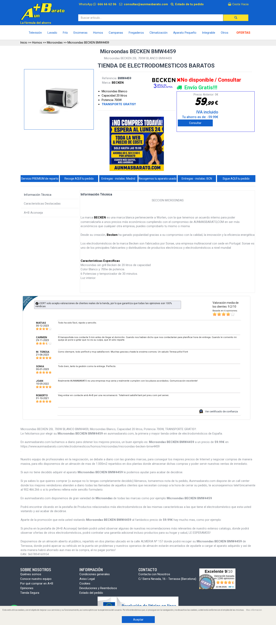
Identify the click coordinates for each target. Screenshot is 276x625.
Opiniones (26, 588)
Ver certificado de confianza (221, 411)
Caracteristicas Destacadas (42, 203)
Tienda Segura (29, 593)
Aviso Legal (87, 579)
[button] (236, 17)
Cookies (84, 583)
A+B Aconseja (33, 212)
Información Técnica (37, 195)
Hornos (37, 42)
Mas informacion (254, 610)
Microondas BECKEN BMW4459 (88, 42)
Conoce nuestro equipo (36, 579)
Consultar (195, 123)
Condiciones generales (94, 574)
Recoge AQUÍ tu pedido (79, 178)
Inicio (23, 42)
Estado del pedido (91, 593)
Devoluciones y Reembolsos (98, 588)
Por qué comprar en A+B (36, 583)
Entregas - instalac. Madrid (118, 178)
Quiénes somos (30, 574)
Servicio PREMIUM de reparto (39, 178)
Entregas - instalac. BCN (197, 178)
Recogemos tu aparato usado (157, 178)
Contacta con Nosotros (154, 574)
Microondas (55, 42)
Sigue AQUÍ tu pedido (236, 178)
